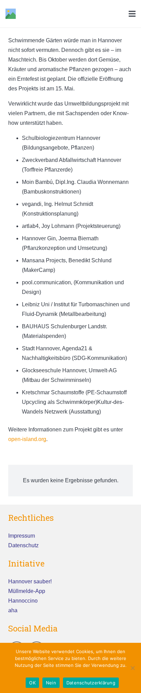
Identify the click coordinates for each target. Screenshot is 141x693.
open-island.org (27, 439)
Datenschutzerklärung (70, 672)
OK (32, 682)
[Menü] (132, 13)
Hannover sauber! (30, 581)
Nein (51, 682)
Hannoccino (23, 601)
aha (12, 610)
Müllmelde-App (26, 591)
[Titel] (10, 14)
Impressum (21, 536)
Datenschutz (23, 545)
